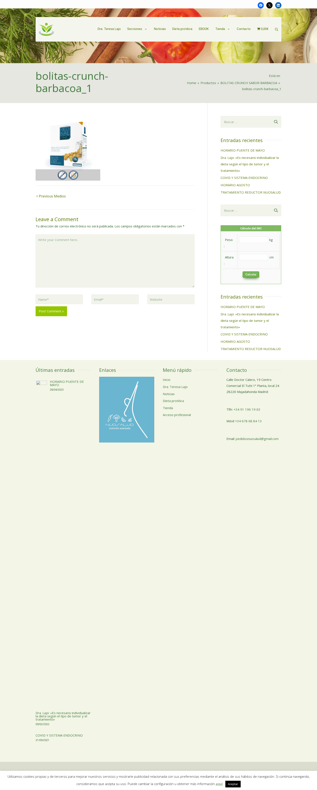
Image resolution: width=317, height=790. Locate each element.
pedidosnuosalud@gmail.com (257, 438)
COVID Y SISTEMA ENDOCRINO (244, 177)
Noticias (169, 394)
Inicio (166, 379)
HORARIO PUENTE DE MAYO (243, 150)
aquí (219, 784)
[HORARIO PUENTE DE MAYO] (42, 542)
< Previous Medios (51, 196)
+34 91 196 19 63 (247, 409)
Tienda (168, 408)
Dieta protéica (173, 401)
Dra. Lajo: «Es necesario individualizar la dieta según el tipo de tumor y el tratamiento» (250, 164)
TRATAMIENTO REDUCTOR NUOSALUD (251, 192)
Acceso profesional (177, 415)
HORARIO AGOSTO (235, 185)
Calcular (250, 274)
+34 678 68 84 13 (248, 421)
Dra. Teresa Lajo (175, 387)
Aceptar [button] (233, 784)
